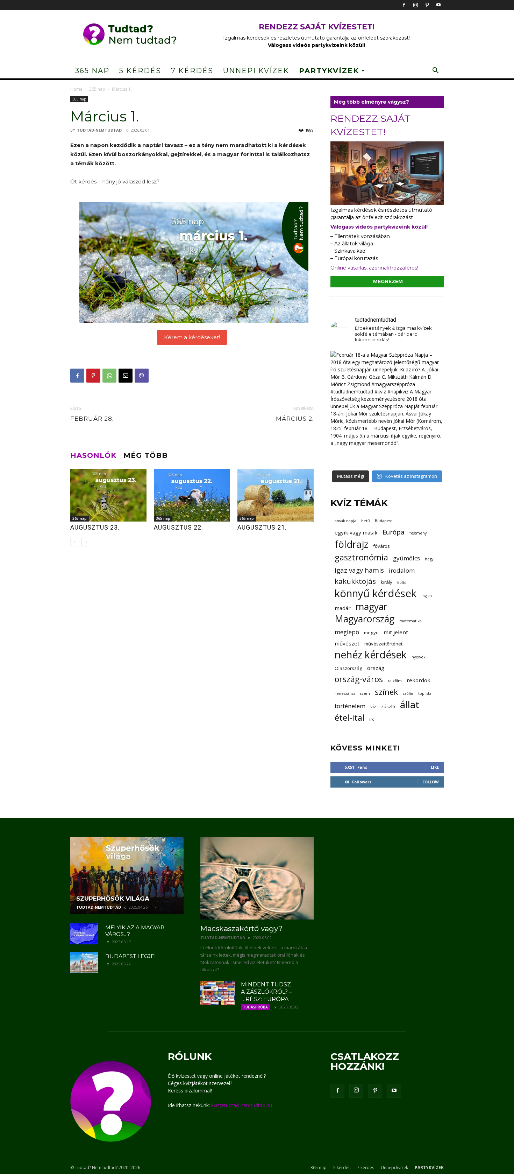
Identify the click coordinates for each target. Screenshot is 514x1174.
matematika (410, 621)
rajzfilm (395, 680)
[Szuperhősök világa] (127, 875)
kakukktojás (355, 581)
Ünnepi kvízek (256, 71)
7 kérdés (192, 71)
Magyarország (364, 619)
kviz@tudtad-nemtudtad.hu (241, 1105)
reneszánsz (345, 693)
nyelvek (419, 657)
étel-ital (349, 717)
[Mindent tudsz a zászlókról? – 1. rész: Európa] (217, 993)
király (386, 582)
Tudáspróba (255, 1007)
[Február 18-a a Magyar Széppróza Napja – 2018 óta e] (387, 407)
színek (386, 692)
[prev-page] (74, 542)
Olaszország (348, 668)
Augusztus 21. (262, 527)
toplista (424, 693)
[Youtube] (438, 5)
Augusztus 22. (178, 527)
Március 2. (295, 418)
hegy (429, 559)
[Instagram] (415, 5)
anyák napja (345, 520)
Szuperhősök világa (112, 898)
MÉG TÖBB (145, 455)
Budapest (383, 520)
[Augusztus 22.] (192, 495)
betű (365, 520)
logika (426, 595)
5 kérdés (140, 71)
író (371, 719)
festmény (418, 533)
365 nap (92, 71)
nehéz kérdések (371, 654)
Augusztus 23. (95, 527)
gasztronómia (361, 557)
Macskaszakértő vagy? (241, 928)
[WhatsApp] (109, 376)
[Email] (126, 376)
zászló (388, 706)
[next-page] (85, 542)
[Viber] (142, 376)
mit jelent (396, 632)
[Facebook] (404, 5)
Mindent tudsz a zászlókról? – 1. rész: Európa (266, 991)
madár (343, 608)
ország (375, 667)
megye (371, 632)
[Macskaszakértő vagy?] (257, 878)
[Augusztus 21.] (275, 495)
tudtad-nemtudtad (99, 130)
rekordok (418, 680)
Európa (394, 532)
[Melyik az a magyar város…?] (84, 933)
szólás (408, 693)
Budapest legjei (130, 956)
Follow (430, 781)
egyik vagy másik (356, 532)
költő (401, 582)
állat (409, 704)
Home (76, 89)
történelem (350, 706)
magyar (371, 606)
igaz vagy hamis (359, 570)
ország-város (359, 679)
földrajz (351, 544)
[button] (435, 71)
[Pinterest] (427, 5)
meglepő (347, 632)
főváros (381, 546)
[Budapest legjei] (84, 962)
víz (373, 706)
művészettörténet (383, 644)
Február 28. (92, 418)
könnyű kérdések (375, 593)
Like (435, 767)
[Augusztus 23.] (108, 495)
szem (365, 693)
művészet (347, 643)
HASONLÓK (93, 455)
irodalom (402, 570)
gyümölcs (406, 558)
